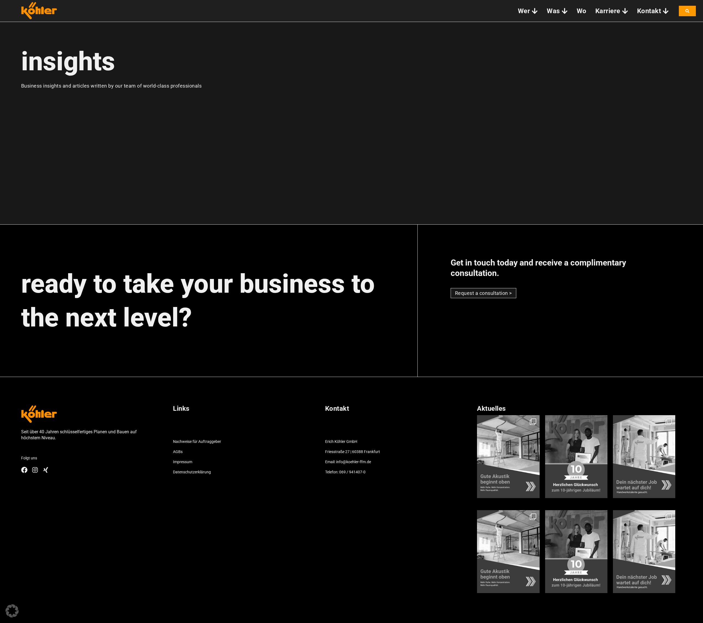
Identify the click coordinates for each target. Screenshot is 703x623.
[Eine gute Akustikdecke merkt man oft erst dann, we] (508, 456)
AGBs (178, 451)
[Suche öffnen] (687, 11)
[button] (12, 611)
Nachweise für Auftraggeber (197, 441)
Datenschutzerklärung (192, 472)
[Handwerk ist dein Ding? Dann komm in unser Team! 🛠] (644, 456)
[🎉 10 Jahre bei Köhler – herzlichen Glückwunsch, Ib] (576, 456)
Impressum (182, 462)
